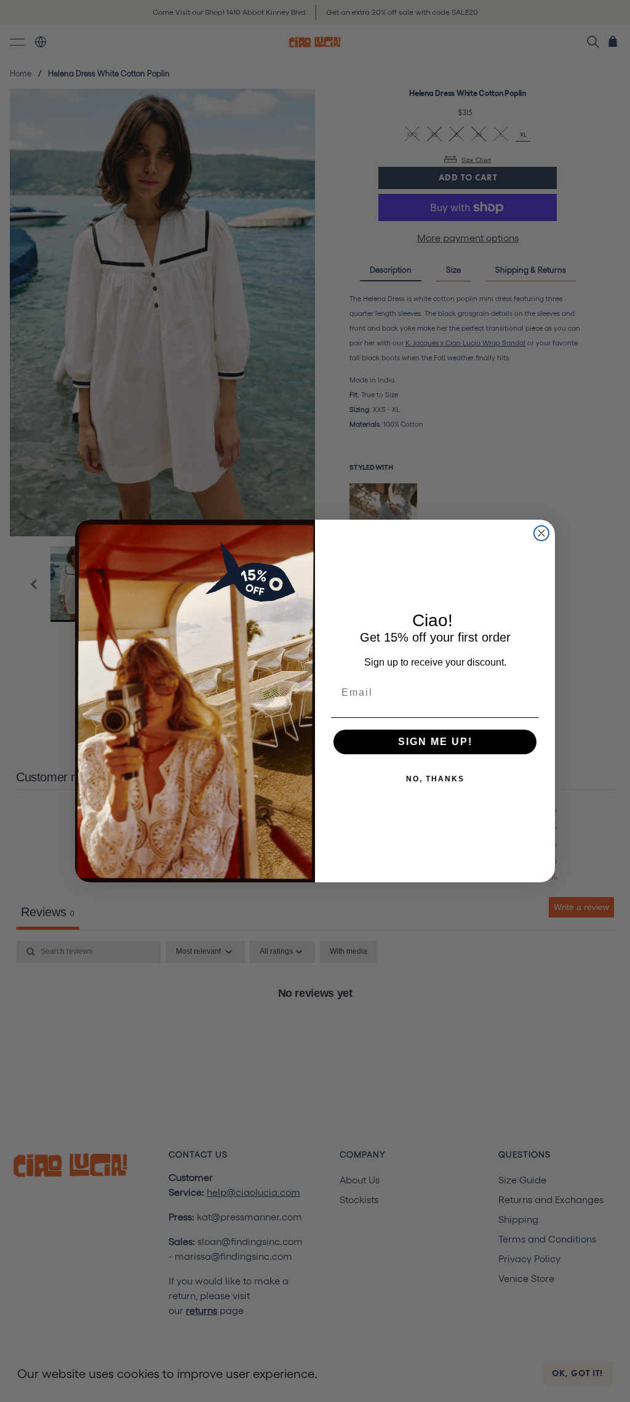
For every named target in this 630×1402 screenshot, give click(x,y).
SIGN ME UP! (435, 741)
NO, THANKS (435, 779)
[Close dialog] (541, 533)
